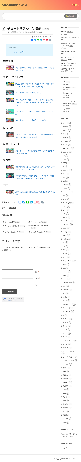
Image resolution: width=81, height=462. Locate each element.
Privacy (9, 300)
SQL (64, 268)
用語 (66, 109)
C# (64, 156)
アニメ (65, 330)
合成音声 (65, 386)
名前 (36, 272)
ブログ (65, 368)
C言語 (65, 159)
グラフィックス (68, 340)
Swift (64, 275)
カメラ (65, 337)
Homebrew (66, 192)
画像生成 (65, 408)
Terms (14, 300)
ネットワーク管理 (68, 361)
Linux (64, 206)
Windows (66, 308)
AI (63, 134)
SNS (64, 264)
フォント (65, 364)
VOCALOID (66, 290)
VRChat (65, 297)
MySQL (65, 232)
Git (64, 181)
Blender (65, 152)
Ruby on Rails (67, 261)
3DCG (64, 123)
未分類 (65, 397)
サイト (36, 285)
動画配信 (65, 382)
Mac (64, 214)
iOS (64, 195)
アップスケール (38, 222)
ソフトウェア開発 (68, 351)
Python (65, 253)
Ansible (65, 145)
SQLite (65, 272)
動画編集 (14, 32)
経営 (64, 411)
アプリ (65, 333)
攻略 (66, 82)
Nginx (64, 235)
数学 (64, 393)
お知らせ (65, 322)
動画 (64, 371)
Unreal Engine (67, 282)
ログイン (65, 448)
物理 (64, 400)
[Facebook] (31, 41)
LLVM (64, 210)
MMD (64, 228)
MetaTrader (66, 221)
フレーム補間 (12, 222)
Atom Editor (66, 148)
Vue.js (65, 301)
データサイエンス (68, 357)
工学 (64, 390)
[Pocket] (44, 41)
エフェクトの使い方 (14, 232)
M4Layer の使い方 (68, 51)
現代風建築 (69, 87)
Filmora (12, 207)
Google (65, 185)
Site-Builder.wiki (14, 5)
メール (37, 278)
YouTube (65, 319)
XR (64, 315)
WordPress (66, 311)
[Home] (8, 32)
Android (65, 141)
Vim (64, 286)
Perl (64, 246)
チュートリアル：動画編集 (39, 226)
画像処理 (65, 404)
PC (64, 243)
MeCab (65, 217)
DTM (64, 163)
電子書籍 (65, 419)
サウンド (65, 348)
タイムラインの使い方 (40, 232)
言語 (64, 415)
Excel (64, 174)
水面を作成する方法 (69, 37)
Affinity (65, 130)
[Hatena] (41, 41)
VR (64, 293)
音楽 (64, 422)
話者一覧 (67, 32)
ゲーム (65, 344)
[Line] (37, 41)
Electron (65, 170)
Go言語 (65, 188)
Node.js (65, 239)
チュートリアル (19, 52)
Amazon (65, 137)
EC (64, 166)
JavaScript (66, 203)
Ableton (65, 127)
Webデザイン (67, 304)
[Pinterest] (47, 41)
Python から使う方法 (15, 226)
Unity (64, 279)
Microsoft (66, 224)
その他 (65, 326)
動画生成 (65, 375)
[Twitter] (34, 41)
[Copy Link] (50, 41)
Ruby (64, 257)
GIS (64, 177)
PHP (64, 250)
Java (64, 199)
